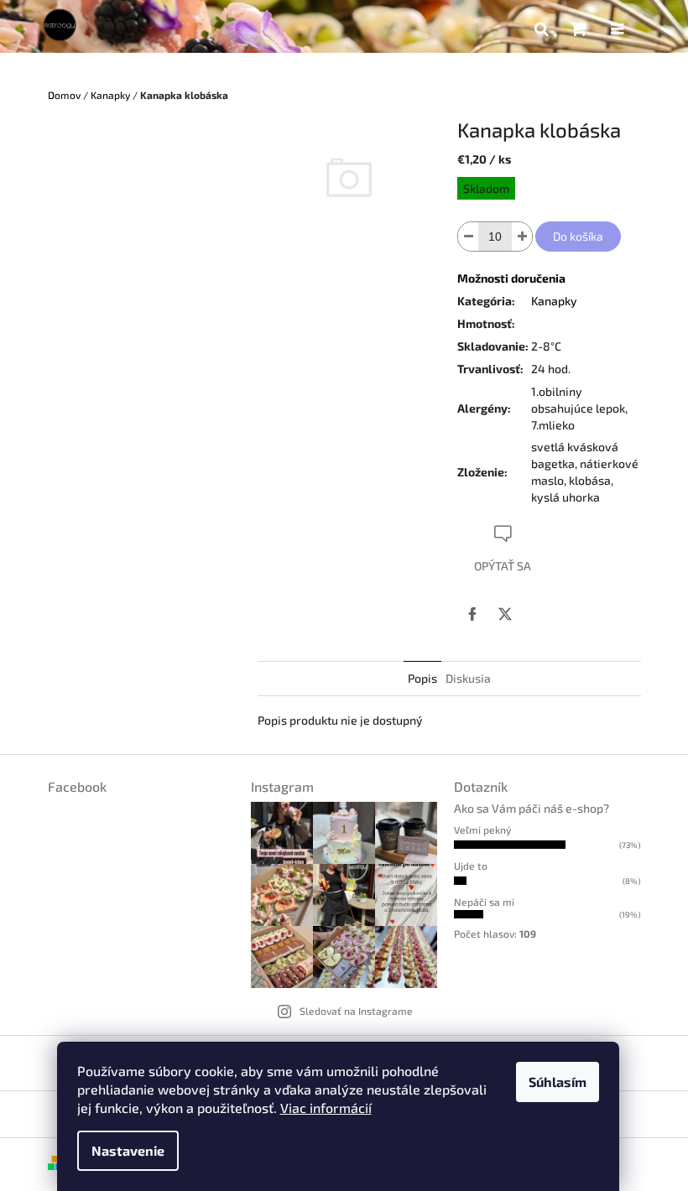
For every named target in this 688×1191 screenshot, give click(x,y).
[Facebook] (472, 614)
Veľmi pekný (482, 829)
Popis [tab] (422, 678)
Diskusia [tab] (468, 678)
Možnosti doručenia (511, 278)
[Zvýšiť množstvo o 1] (522, 236)
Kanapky (554, 301)
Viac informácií (326, 1108)
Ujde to (470, 865)
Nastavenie (127, 1150)
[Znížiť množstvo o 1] (468, 236)
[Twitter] (505, 614)
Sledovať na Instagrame (356, 1011)
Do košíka (578, 236)
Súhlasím (557, 1082)
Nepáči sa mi (484, 902)
